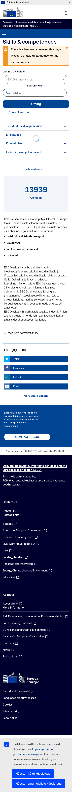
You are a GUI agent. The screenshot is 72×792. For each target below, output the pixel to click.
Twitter (16, 358)
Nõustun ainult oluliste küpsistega (38, 783)
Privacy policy (11, 711)
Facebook (18, 368)
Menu (4, 33)
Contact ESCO (11, 511)
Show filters (16, 112)
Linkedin (17, 377)
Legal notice (10, 718)
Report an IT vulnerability (18, 691)
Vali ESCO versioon (14, 71)
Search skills (34, 85)
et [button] (65, 13)
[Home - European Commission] (13, 12)
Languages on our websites (19, 698)
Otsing (36, 104)
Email (16, 386)
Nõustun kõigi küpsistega (32, 773)
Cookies (8, 704)
